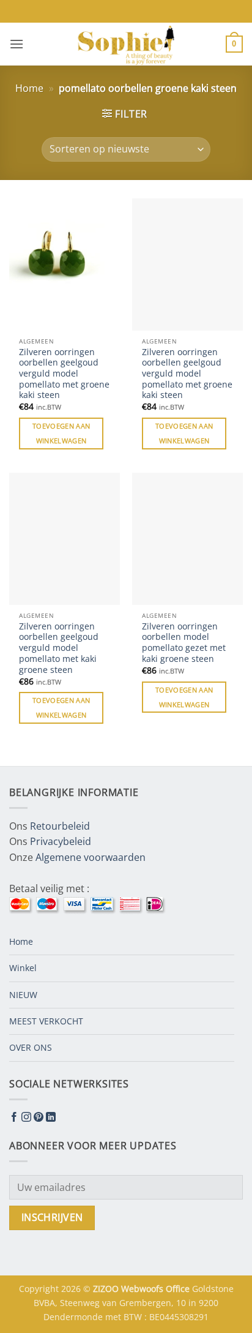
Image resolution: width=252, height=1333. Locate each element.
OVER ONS (30, 1047)
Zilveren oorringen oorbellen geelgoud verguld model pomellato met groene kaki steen (64, 373)
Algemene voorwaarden (90, 857)
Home (29, 88)
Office (179, 1288)
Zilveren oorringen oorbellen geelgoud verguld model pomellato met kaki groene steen (58, 648)
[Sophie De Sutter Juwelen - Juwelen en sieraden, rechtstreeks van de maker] (126, 44)
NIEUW (23, 995)
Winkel (23, 968)
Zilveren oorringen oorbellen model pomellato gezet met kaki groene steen (184, 642)
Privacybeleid (60, 841)
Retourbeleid (60, 826)
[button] (16, 44)
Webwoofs (143, 1288)
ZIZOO (107, 1288)
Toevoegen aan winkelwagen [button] (61, 433)
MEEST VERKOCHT (46, 1021)
